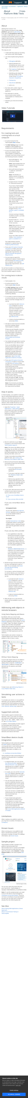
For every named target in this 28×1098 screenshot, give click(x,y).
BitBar (16, 321)
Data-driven (12, 82)
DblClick (7, 706)
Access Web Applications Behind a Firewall (13, 356)
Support (18, 2)
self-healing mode (18, 260)
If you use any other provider (15, 499)
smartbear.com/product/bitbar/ (13, 753)
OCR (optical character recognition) (16, 77)
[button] (12, 116)
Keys (15, 706)
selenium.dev (14, 316)
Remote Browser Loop (11, 764)
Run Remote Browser (11, 763)
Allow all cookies (14, 1094)
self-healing (15, 363)
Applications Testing (22, 6)
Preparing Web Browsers (12, 244)
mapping (13, 69)
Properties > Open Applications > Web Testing (12, 407)
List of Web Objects (11, 721)
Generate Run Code (15, 521)
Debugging (12, 61)
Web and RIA (4, 8)
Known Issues (14, 835)
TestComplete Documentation (9, 6)
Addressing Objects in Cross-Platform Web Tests (12, 687)
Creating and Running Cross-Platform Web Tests (14, 458)
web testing (17, 32)
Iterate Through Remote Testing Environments (14, 567)
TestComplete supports (11, 445)
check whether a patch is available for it (16, 210)
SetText (11, 706)
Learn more (18, 1085)
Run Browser (18, 469)
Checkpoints (12, 80)
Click (3, 706)
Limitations (5, 822)
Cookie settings (14, 1090)
